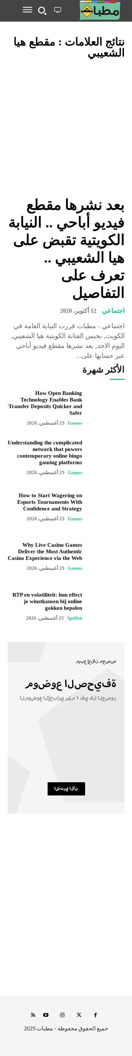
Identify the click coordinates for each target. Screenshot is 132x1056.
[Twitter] (79, 1015)
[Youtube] (46, 1015)
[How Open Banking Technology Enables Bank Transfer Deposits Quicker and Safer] (107, 408)
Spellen (74, 618)
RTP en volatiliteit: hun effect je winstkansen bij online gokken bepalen (47, 601)
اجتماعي (113, 310)
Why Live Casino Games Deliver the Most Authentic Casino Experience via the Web (45, 551)
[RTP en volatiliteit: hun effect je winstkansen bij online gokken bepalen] (107, 606)
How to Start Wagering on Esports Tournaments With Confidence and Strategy (49, 501)
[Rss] (33, 1015)
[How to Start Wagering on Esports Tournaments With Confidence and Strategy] (107, 507)
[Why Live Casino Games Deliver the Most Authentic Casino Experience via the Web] (107, 556)
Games (75, 423)
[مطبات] (94, 10)
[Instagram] (62, 1015)
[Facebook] (95, 1015)
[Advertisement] (66, 918)
